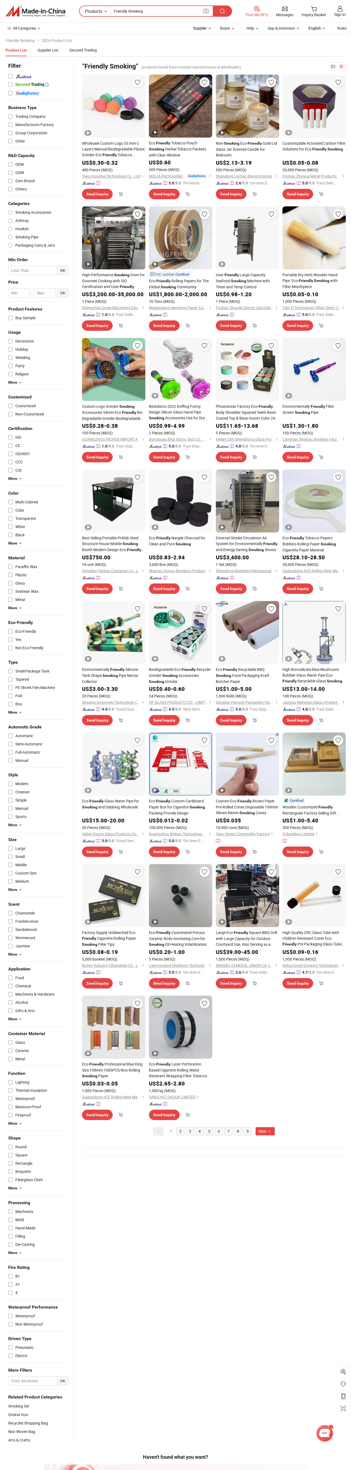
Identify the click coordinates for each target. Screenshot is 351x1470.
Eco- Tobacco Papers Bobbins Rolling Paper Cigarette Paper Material (309, 543)
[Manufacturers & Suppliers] (35, 11)
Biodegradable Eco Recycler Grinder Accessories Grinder (180, 675)
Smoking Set (18, 1406)
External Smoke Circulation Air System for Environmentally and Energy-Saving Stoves (247, 543)
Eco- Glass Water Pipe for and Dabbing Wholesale (110, 804)
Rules (342, 28)
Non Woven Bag (21, 1431)
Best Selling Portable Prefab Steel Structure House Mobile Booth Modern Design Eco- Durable (111, 544)
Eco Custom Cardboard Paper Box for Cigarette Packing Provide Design (177, 807)
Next (263, 1131)
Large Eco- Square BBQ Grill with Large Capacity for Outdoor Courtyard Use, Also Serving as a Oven (246, 938)
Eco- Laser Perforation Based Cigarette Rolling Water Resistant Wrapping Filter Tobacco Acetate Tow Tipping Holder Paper (180, 1070)
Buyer (225, 28)
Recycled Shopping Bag (28, 1423)
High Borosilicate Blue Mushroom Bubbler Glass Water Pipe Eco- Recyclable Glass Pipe (312, 675)
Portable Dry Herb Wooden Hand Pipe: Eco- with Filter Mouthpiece (310, 280)
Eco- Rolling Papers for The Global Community (179, 283)
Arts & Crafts (19, 1440)
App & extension (281, 28)
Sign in (340, 14)
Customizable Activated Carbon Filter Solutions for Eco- (314, 146)
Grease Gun (18, 1414)
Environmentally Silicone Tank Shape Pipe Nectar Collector (110, 675)
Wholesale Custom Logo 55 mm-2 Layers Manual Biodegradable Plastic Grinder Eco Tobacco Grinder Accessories (113, 149)
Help (250, 28)
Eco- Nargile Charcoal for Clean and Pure (177, 540)
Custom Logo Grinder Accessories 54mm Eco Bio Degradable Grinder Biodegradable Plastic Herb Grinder (112, 412)
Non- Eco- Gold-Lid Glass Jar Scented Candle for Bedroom (246, 149)
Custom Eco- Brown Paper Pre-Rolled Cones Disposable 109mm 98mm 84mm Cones (247, 806)
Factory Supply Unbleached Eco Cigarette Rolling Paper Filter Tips (109, 938)
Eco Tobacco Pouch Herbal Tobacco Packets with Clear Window (177, 149)
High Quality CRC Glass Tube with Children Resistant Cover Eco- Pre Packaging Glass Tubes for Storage (313, 938)
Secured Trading (83, 50)
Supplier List (48, 50)
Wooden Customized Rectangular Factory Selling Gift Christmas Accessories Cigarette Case (309, 810)
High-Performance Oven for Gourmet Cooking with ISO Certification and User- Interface (113, 281)
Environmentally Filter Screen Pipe (308, 409)
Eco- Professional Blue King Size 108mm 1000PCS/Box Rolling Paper (112, 1069)
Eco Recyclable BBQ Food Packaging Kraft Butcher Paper (242, 675)
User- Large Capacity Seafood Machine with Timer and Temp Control (243, 280)
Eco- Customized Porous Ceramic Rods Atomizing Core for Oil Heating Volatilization (178, 938)
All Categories (24, 28)
